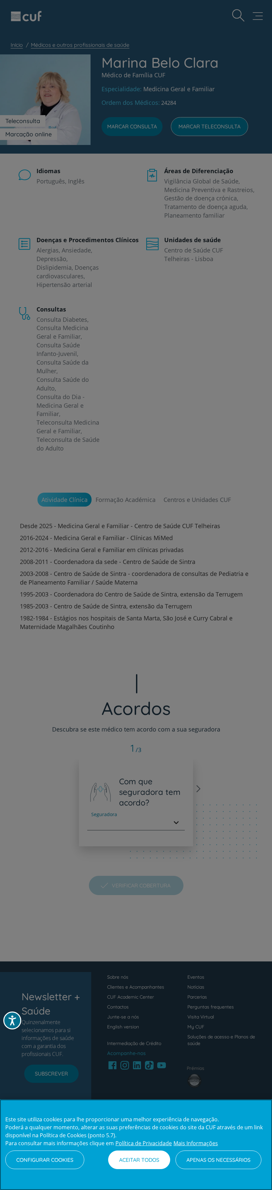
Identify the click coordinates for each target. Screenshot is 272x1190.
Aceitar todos (139, 1159)
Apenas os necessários (218, 1159)
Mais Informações (195, 1143)
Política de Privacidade (143, 1143)
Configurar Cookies (44, 1159)
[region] (136, 1144)
